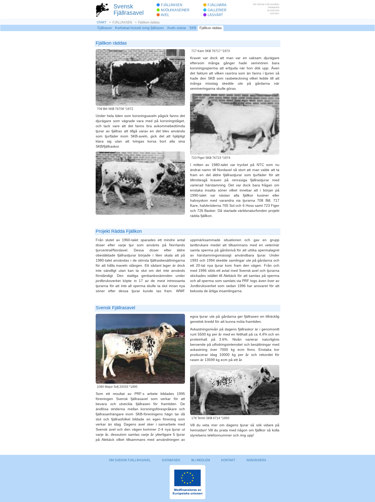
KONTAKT (274, 13)
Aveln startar (176, 28)
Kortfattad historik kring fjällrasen (139, 28)
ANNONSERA (256, 460)
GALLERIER (216, 10)
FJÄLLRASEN (171, 5)
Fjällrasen (104, 28)
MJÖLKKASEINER (174, 10)
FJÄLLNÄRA (217, 5)
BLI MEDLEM (273, 10)
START (101, 22)
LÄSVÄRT (215, 15)
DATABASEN (273, 7)
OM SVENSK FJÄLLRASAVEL (266, 4)
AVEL (164, 15)
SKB (192, 28)
